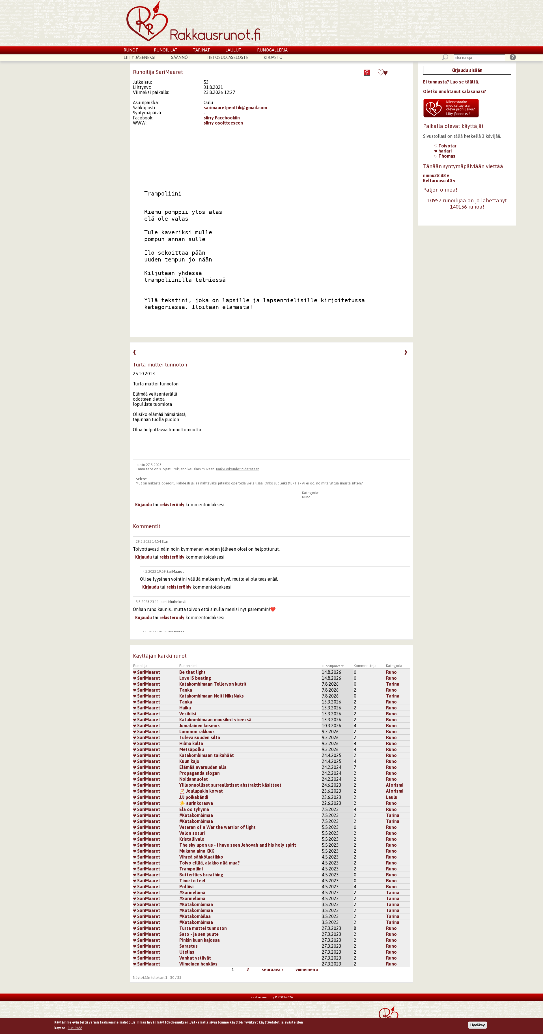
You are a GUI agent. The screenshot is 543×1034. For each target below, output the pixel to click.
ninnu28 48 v (436, 175)
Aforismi (394, 785)
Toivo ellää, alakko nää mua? (209, 862)
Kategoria (394, 666)
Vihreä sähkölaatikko (201, 856)
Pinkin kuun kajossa (199, 940)
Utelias (186, 951)
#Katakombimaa (196, 815)
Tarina (392, 684)
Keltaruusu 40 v (439, 180)
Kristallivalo (191, 839)
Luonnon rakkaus (197, 731)
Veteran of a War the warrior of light (217, 827)
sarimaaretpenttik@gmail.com (235, 107)
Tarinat (201, 50)
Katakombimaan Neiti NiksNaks (211, 695)
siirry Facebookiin (222, 117)
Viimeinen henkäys (198, 963)
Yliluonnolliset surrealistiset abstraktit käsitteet (230, 785)
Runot (131, 50)
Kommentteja (365, 666)
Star (165, 541)
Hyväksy (477, 1025)
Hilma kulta (191, 743)
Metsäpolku (191, 749)
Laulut (233, 50)
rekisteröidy (172, 504)
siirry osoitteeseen (223, 122)
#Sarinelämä (192, 892)
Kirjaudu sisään (466, 70)
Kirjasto (273, 57)
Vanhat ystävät (195, 957)
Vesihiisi (187, 713)
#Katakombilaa (195, 916)
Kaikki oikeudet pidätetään (237, 469)
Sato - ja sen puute (199, 934)
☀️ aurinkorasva (196, 803)
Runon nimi (188, 666)
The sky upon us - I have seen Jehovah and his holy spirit (237, 845)
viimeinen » (307, 969)
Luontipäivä (331, 666)
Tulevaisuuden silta (199, 737)
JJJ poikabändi (193, 797)
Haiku (185, 707)
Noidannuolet (193, 779)
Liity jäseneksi (140, 57)
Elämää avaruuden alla (203, 767)
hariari (444, 150)
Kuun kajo (189, 761)
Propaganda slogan (199, 773)
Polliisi (186, 886)
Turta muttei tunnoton (203, 928)
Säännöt (181, 57)
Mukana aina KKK (196, 850)
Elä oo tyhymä (194, 809)
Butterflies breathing (201, 874)
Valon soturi (192, 833)
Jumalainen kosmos (199, 725)
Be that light (192, 672)
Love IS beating (195, 678)
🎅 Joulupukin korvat (201, 790)
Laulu (391, 797)
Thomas (446, 155)
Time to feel (192, 880)
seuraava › (272, 969)
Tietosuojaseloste (227, 57)
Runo (306, 497)
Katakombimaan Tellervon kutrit (213, 684)
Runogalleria (272, 50)
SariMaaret (175, 571)
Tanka (185, 689)
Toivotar (446, 145)
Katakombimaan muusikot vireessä (215, 719)
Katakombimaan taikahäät (206, 755)
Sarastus (188, 946)
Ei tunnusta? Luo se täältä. (451, 81)
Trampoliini (191, 868)
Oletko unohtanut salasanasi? (454, 91)
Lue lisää (75, 1028)
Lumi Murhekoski (173, 602)
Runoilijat (166, 50)
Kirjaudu (143, 504)
